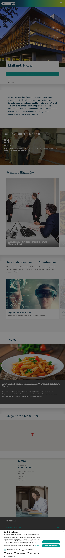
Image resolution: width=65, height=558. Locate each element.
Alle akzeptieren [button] (50, 542)
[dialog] (32, 544)
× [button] (63, 531)
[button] (22, 556)
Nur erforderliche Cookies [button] (51, 545)
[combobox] (61, 531)
